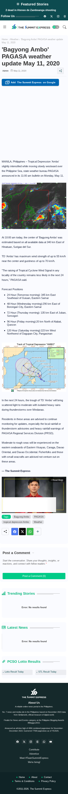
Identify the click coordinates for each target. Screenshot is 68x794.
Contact (48, 777)
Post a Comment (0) (34, 575)
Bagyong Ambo (21, 516)
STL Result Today (47, 671)
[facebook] (17, 741)
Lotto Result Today (14, 671)
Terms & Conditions (25, 781)
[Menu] (4, 27)
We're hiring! (34, 762)
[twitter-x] (24, 741)
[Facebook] (14, 531)
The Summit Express (40, 789)
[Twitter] (22, 531)
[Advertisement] (34, 122)
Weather (14, 39)
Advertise (34, 753)
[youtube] (50, 741)
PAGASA (39, 516)
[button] (55, 27)
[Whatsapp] (30, 531)
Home (5, 39)
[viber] (43, 741)
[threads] (64, 16)
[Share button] (37, 531)
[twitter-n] (51, 16)
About (34, 777)
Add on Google (31, 82)
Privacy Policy (48, 781)
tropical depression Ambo (16, 522)
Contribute (34, 749)
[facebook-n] (44, 16)
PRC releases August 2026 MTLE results (30, 10)
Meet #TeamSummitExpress (34, 758)
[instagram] (58, 16)
